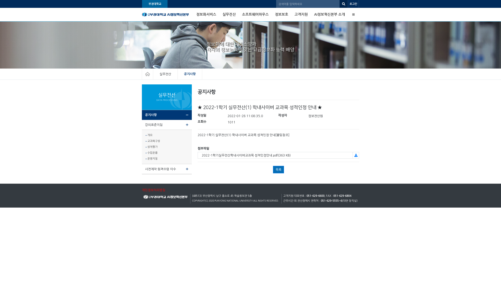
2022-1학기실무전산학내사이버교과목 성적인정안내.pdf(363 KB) (246, 155)
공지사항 (190, 73)
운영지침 (152, 158)
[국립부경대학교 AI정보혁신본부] (165, 15)
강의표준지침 (154, 124)
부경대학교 (155, 4)
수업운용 (152, 152)
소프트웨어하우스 (255, 14)
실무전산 (229, 14)
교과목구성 (153, 141)
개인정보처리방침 (153, 190)
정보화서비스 (206, 14)
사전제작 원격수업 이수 (160, 169)
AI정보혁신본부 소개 (329, 14)
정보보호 (281, 14)
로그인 (353, 4)
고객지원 (301, 14)
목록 (278, 169)
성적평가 (152, 147)
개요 (149, 135)
